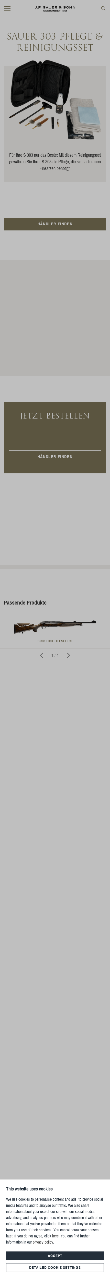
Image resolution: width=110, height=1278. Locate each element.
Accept (55, 1256)
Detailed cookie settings (55, 1267)
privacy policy (43, 1242)
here (55, 1236)
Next (68, 656)
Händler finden (55, 224)
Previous (41, 656)
